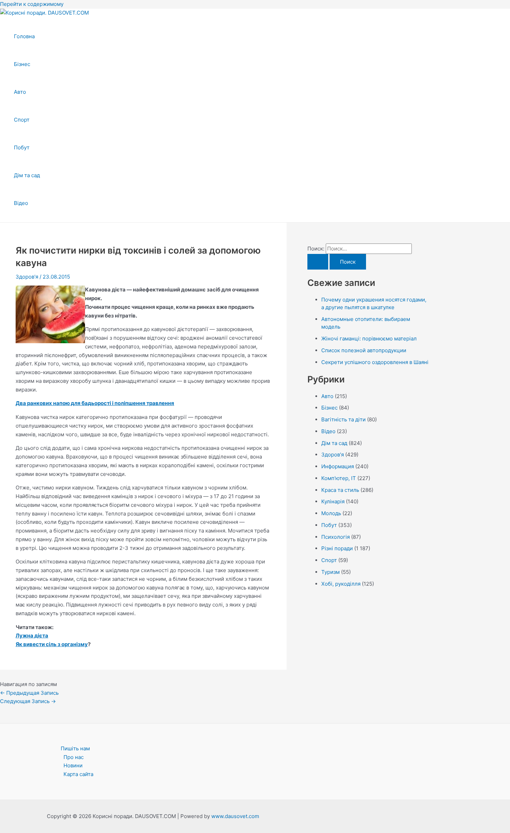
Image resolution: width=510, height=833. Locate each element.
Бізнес (22, 64)
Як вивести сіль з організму (52, 644)
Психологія (335, 537)
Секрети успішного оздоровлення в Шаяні (374, 362)
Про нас (73, 757)
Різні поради (337, 548)
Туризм (330, 572)
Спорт (21, 119)
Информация (337, 466)
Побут (21, 147)
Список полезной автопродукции (363, 350)
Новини (73, 765)
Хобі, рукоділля (340, 583)
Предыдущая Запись (29, 693)
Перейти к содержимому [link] (31, 4)
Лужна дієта (32, 635)
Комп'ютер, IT (338, 478)
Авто (20, 92)
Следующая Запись (28, 701)
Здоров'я (27, 276)
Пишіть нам (75, 748)
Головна (24, 36)
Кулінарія (333, 501)
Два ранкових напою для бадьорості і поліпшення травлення (95, 403)
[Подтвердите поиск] (317, 262)
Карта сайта (78, 774)
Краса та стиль (340, 490)
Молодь (331, 513)
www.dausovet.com (235, 816)
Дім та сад (27, 175)
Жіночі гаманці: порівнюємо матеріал (369, 338)
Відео (21, 203)
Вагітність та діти (343, 419)
